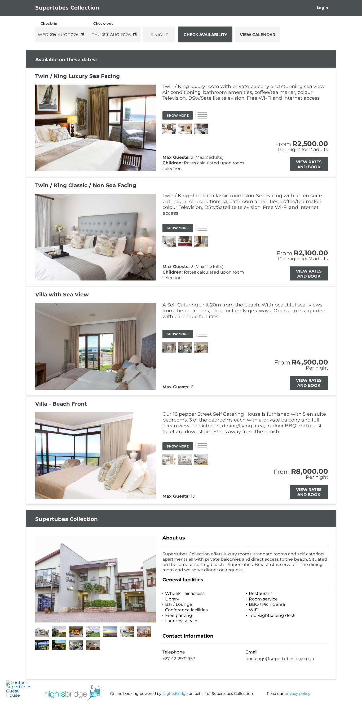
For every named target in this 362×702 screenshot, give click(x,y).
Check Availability (205, 34)
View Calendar (257, 34)
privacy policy (297, 693)
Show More (178, 115)
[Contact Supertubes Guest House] (18, 695)
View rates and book (309, 164)
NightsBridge (175, 693)
